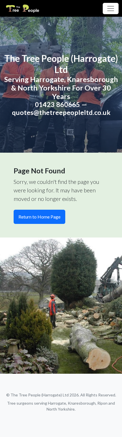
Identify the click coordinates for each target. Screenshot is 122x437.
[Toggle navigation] (111, 8)
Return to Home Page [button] (39, 216)
